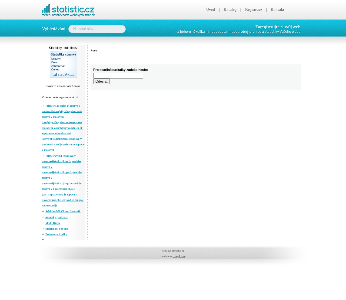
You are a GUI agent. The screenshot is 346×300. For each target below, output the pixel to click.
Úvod (210, 10)
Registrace (253, 10)
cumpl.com (179, 256)
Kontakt (277, 10)
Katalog (230, 10)
